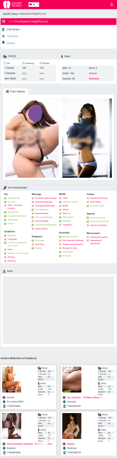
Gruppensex (13, 212)
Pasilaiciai (12, 36)
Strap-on (66, 213)
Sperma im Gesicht (98, 225)
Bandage (67, 221)
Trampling (67, 225)
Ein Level (11, 202)
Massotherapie (41, 213)
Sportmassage (41, 221)
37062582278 (74, 452)
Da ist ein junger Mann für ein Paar (17, 244)
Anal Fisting (95, 202)
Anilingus (67, 256)
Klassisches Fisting (98, 198)
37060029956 (14, 452)
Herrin (65, 198)
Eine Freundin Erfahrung (73, 240)
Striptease (39, 240)
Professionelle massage (46, 198)
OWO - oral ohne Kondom (15, 206)
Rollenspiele (68, 217)
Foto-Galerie (17, 91)
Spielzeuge (13, 220)
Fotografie (12, 239)
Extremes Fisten (97, 206)
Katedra (10, 43)
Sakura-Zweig (41, 228)
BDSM (65, 206)
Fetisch (11, 223)
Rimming (11, 261)
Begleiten (12, 235)
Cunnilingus (68, 252)
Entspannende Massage (46, 225)
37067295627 (13, 29)
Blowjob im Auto (70, 248)
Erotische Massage (43, 202)
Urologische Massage (45, 206)
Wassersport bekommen (96, 242)
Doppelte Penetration (17, 216)
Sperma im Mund (97, 217)
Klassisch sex (14, 198)
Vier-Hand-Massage (44, 217)
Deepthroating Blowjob (73, 244)
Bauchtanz (39, 244)
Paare (10, 249)
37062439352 (74, 406)
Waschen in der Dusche (18, 253)
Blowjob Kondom (70, 236)
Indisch (93, 73)
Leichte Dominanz (70, 202)
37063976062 (14, 406)
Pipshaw (11, 257)
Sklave (65, 209)
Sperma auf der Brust (99, 221)
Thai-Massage (41, 209)
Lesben (38, 248)
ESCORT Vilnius (10, 13)
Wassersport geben (99, 237)
